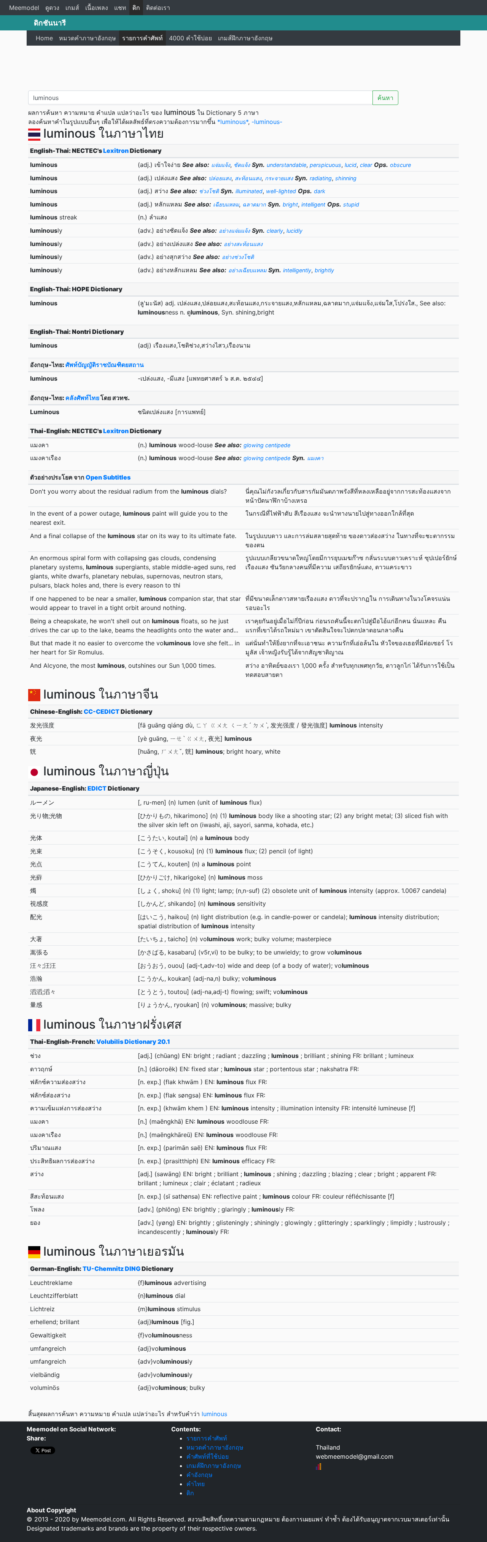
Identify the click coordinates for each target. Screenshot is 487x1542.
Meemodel (24, 7)
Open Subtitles (108, 477)
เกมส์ (72, 7)
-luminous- (266, 121)
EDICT (97, 788)
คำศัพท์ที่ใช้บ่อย (207, 1456)
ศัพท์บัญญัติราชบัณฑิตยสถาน (104, 364)
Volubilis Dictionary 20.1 (133, 1041)
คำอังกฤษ (199, 1474)
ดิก (136, 7)
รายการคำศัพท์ (142, 38)
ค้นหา (385, 98)
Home (44, 38)
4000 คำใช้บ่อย (190, 38)
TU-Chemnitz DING (111, 1268)
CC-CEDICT (101, 711)
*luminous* (232, 121)
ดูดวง (52, 7)
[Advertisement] (243, 66)
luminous (214, 1414)
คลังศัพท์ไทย (82, 398)
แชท (120, 7)
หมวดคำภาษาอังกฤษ (87, 38)
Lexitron (116, 150)
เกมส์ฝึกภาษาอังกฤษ (245, 38)
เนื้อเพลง (96, 7)
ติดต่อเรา (158, 7)
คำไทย (195, 1484)
